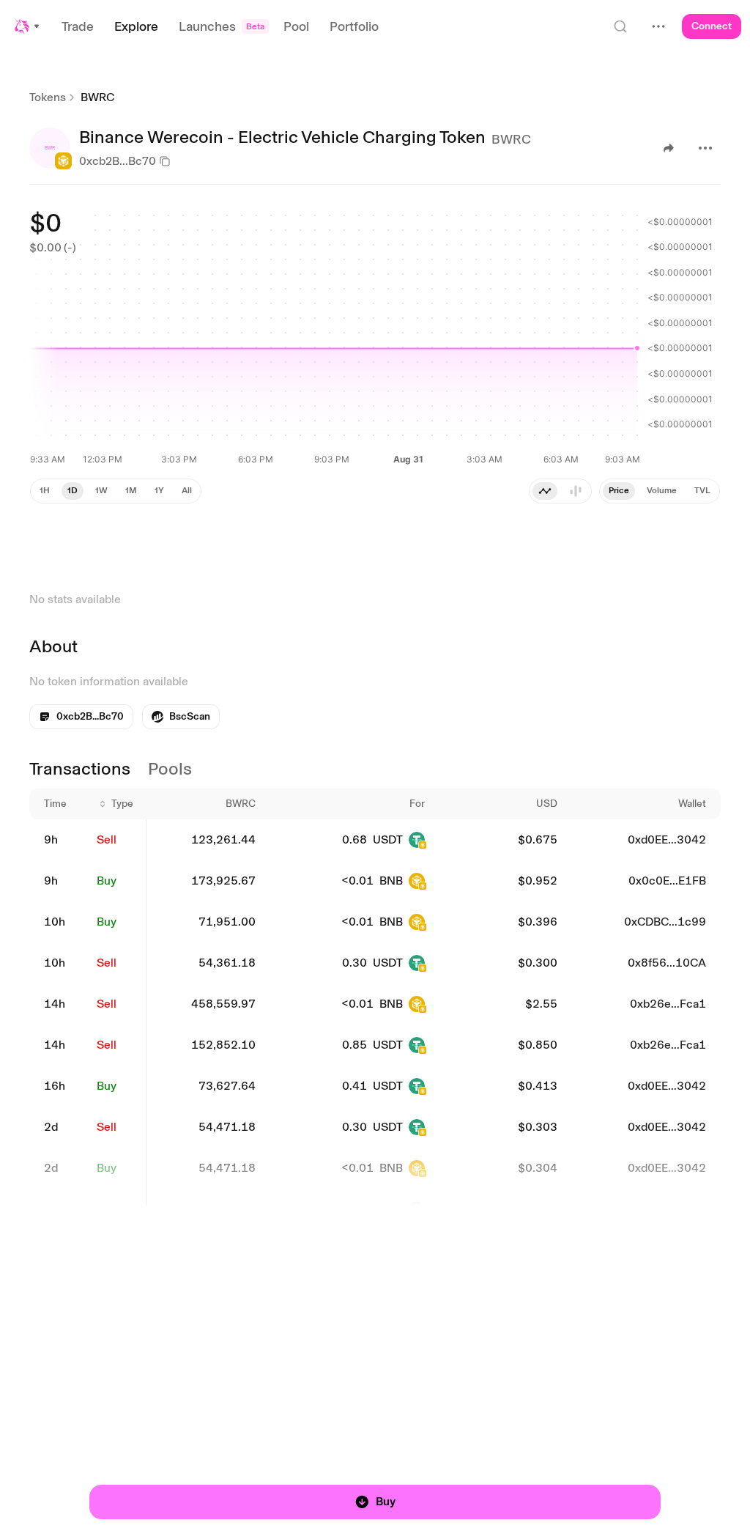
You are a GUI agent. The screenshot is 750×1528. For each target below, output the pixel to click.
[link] (181, 716)
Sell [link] (106, 839)
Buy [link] (106, 880)
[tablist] (659, 491)
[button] (28, 26)
